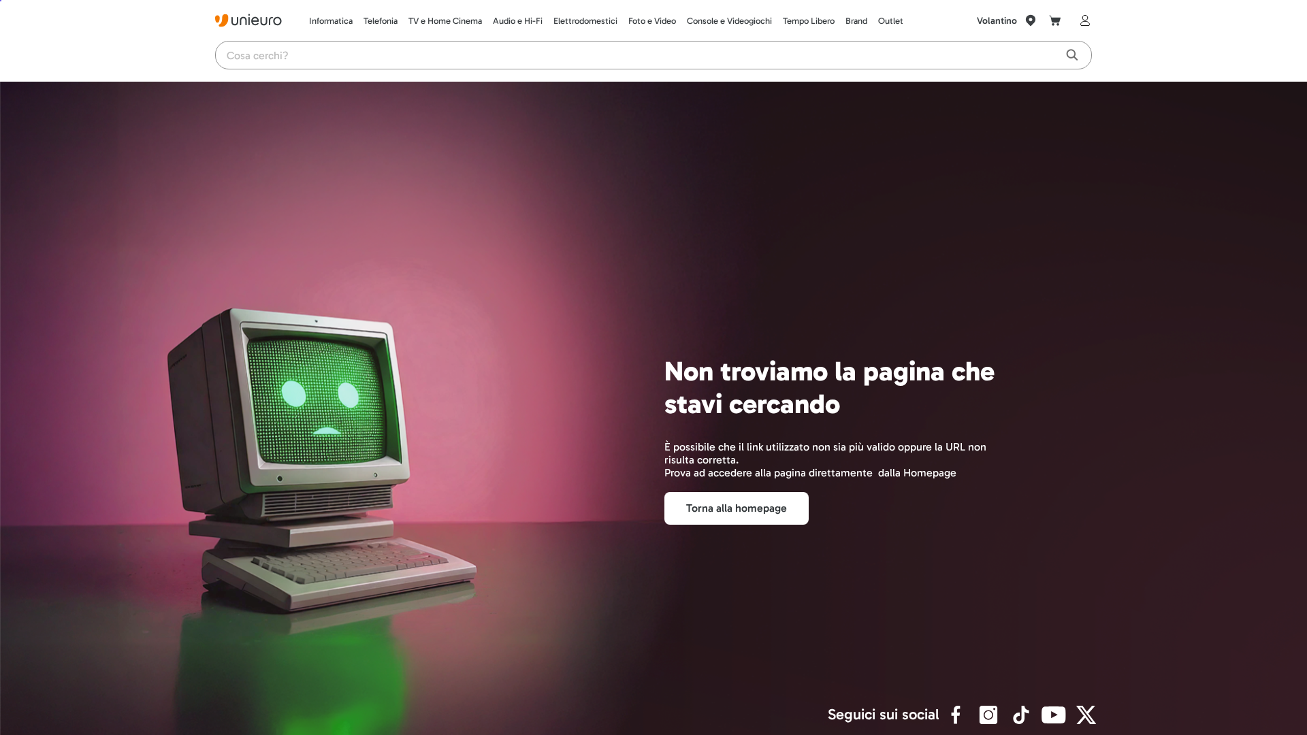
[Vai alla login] (1082, 20)
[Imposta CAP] (1030, 20)
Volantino (997, 21)
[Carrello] (1055, 20)
